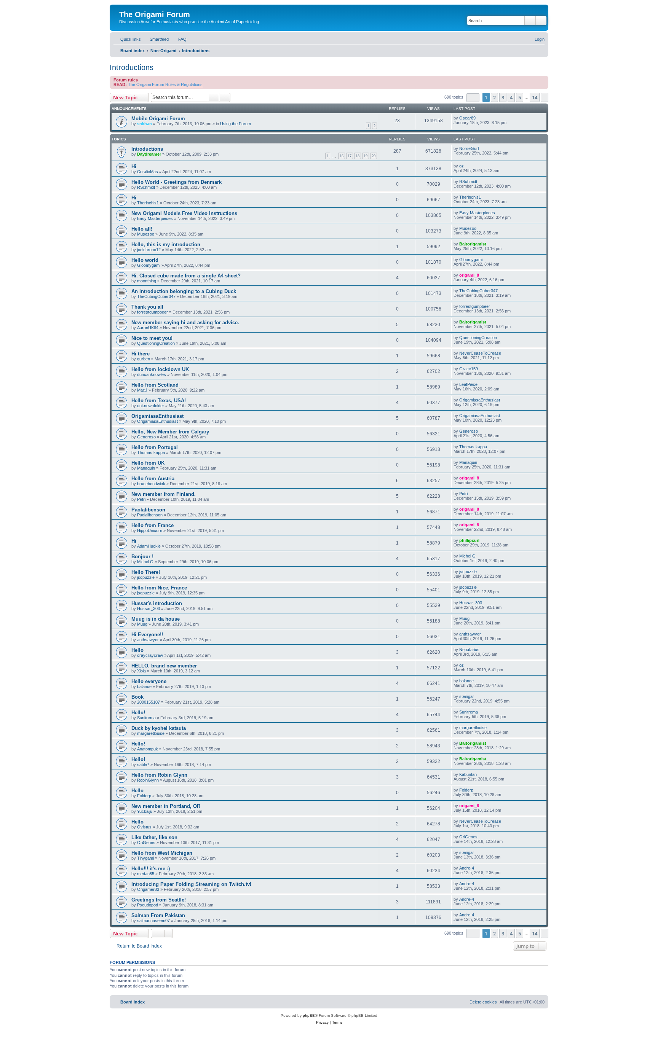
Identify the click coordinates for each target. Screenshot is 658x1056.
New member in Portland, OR (165, 806)
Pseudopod (147, 905)
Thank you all (147, 307)
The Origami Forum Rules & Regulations (165, 84)
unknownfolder (150, 405)
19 (365, 155)
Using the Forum (235, 123)
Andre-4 (466, 868)
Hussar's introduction (156, 603)
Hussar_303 (148, 608)
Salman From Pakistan (158, 915)
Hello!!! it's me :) (150, 868)
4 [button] (511, 97)
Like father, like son (154, 837)
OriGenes (146, 842)
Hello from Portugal (154, 447)
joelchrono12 (149, 249)
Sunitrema (146, 717)
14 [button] (534, 97)
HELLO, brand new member (164, 666)
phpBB (309, 1015)
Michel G (145, 561)
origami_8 (469, 275)
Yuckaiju (144, 811)
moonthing (146, 281)
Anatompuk (147, 749)
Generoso (146, 437)
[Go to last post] (479, 118)
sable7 (143, 764)
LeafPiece (468, 384)
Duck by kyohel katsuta (158, 728)
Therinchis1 (148, 203)
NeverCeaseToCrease (480, 353)
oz (461, 166)
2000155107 (148, 702)
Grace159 (468, 368)
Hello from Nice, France (159, 588)
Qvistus (144, 827)
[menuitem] (156, 39)
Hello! (138, 712)
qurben (143, 359)
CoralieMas (147, 171)
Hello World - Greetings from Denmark (176, 182)
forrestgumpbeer (152, 312)
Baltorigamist (472, 244)
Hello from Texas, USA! (158, 400)
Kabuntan (468, 774)
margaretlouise (150, 733)
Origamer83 (148, 889)
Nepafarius (469, 649)
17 (349, 155)
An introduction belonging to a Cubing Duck (183, 291)
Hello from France (152, 525)
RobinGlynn (148, 780)
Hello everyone (148, 681)
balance (144, 686)
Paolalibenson (148, 510)
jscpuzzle (146, 577)
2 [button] (494, 97)
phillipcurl (469, 540)
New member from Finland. (163, 494)
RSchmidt (146, 187)
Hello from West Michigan (161, 853)
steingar (466, 696)
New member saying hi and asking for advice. (185, 322)
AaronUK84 (147, 327)
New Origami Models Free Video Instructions (184, 213)
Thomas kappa (151, 452)
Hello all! (141, 229)
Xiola (141, 671)
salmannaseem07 (153, 920)
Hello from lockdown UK (160, 369)
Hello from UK (147, 463)
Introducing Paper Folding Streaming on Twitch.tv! (191, 884)
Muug (142, 624)
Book (137, 697)
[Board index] (123, 6)
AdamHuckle (149, 546)
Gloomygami (148, 265)
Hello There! (145, 572)
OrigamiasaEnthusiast (479, 400)
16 (341, 155)
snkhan (144, 123)
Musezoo (145, 234)
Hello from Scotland (155, 385)
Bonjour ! (142, 556)
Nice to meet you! (151, 338)
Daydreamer (149, 154)
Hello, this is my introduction (165, 244)
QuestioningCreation (156, 343)
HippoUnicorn (149, 530)
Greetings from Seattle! (158, 900)
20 (373, 155)
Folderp (144, 795)
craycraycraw (150, 655)
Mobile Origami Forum (158, 118)
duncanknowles (151, 374)
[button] (472, 97)
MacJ (142, 390)
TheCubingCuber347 (156, 296)
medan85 (145, 873)
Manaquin (146, 468)
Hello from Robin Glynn (159, 775)
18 (357, 155)
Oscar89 (467, 118)
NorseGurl (469, 148)
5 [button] (519, 97)
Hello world (144, 260)
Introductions (131, 67)
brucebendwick (151, 483)
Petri (141, 499)
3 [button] (502, 97)
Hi (133, 166)
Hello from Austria (152, 478)
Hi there (140, 354)
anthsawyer (148, 639)
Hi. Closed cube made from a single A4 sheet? (186, 276)
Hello (137, 650)
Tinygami (145, 858)
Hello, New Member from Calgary (170, 432)
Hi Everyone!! (147, 634)
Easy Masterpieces (155, 218)
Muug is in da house (155, 619)
